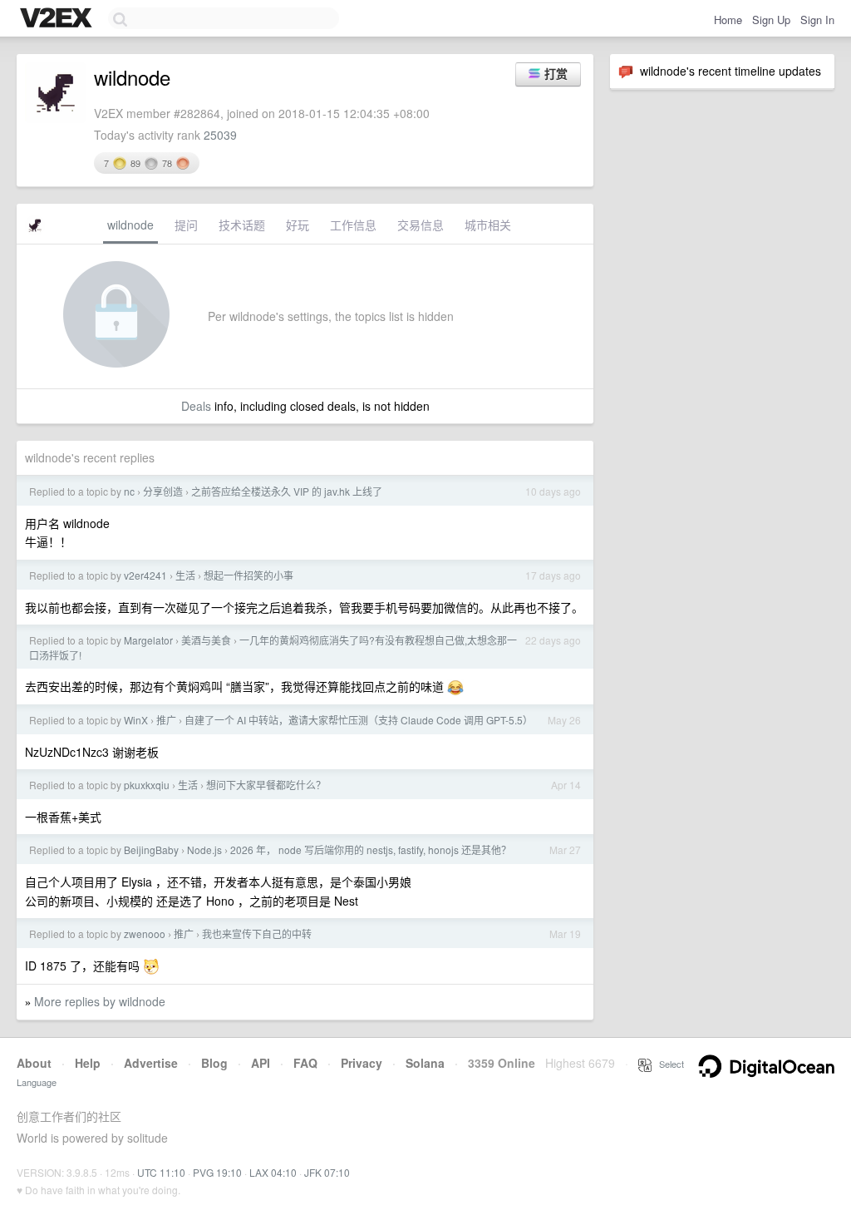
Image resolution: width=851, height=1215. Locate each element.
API (260, 1062)
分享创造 (163, 491)
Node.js (204, 849)
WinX (136, 720)
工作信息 (353, 224)
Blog (214, 1062)
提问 (186, 224)
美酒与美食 (206, 640)
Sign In (817, 19)
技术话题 (242, 224)
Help (88, 1062)
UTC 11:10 (161, 1172)
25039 (220, 134)
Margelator (148, 640)
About (34, 1062)
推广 (166, 720)
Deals (196, 406)
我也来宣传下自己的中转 (257, 933)
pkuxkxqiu (147, 785)
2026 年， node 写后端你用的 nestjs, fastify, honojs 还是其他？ (370, 849)
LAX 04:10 (273, 1172)
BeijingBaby (151, 849)
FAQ (305, 1062)
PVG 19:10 (217, 1172)
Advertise (151, 1062)
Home (728, 19)
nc (129, 491)
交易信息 (420, 224)
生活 (185, 575)
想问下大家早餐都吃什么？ (266, 785)
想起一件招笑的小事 (248, 575)
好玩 (297, 224)
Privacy (361, 1062)
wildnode (130, 224)
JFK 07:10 (327, 1172)
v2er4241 (145, 575)
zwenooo (144, 933)
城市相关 (488, 224)
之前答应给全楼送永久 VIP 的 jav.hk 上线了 (286, 491)
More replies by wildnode (99, 1001)
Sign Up (771, 19)
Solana (425, 1062)
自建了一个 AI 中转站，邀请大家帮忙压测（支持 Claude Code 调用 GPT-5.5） (358, 720)
